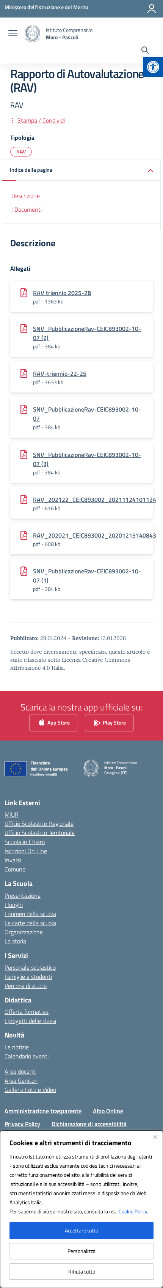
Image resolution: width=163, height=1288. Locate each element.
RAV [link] (21, 151)
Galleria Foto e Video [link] (30, 1089)
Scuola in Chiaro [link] (25, 841)
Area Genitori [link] (21, 1080)
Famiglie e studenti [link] (28, 976)
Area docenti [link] (20, 1071)
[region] (81, 1209)
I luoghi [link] (14, 904)
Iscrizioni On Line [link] (26, 850)
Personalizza (81, 1251)
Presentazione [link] (23, 895)
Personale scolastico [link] (30, 967)
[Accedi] (151, 9)
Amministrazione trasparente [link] (43, 1111)
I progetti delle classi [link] (30, 1020)
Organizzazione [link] (24, 932)
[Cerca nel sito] (145, 51)
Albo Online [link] (108, 1111)
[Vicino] (155, 1136)
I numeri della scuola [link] (30, 913)
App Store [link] (58, 722)
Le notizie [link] (17, 1047)
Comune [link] (15, 869)
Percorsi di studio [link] (26, 985)
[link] (153, 67)
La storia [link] (15, 941)
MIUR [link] (12, 814)
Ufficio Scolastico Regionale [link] (39, 823)
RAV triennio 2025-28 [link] (62, 292)
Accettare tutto (81, 1230)
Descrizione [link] (25, 195)
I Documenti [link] (26, 209)
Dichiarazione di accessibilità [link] (89, 1123)
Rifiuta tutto (81, 1271)
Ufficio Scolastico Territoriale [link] (40, 832)
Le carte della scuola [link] (30, 922)
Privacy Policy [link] (22, 1123)
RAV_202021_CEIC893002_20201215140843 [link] (94, 535)
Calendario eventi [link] (27, 1056)
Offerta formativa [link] (27, 1011)
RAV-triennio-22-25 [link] (59, 373)
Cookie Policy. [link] (133, 1211)
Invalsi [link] (13, 860)
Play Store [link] (114, 722)
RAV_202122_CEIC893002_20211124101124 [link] (94, 499)
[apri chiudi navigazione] (12, 33)
